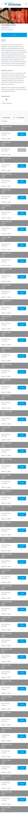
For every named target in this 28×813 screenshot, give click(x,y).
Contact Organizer (7, 29)
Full (22, 150)
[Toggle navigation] (26, 3)
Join (14, 35)
